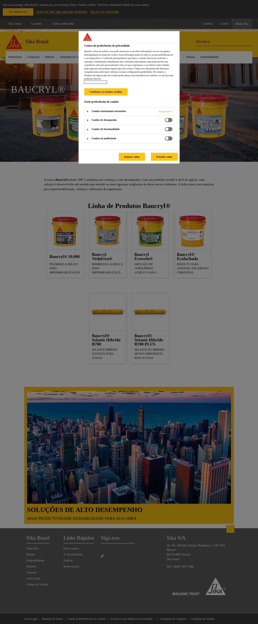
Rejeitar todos (132, 156)
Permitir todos (164, 156)
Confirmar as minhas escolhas (106, 91)
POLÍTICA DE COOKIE (95, 82)
